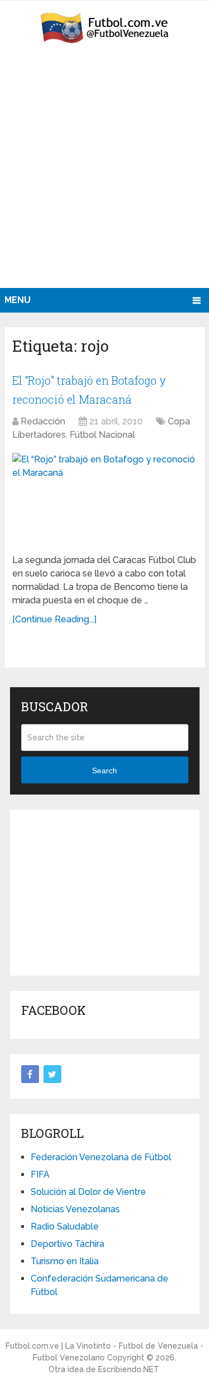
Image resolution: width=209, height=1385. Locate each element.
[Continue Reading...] (54, 619)
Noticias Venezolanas (75, 1209)
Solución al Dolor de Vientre (88, 1192)
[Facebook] (30, 1074)
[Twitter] (52, 1074)
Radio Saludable (65, 1226)
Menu (17, 300)
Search (104, 770)
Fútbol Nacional (102, 434)
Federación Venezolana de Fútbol (101, 1157)
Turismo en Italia (65, 1261)
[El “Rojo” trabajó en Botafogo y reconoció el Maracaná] (104, 499)
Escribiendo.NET (128, 1369)
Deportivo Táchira (67, 1244)
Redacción (43, 421)
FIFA (40, 1174)
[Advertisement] (104, 177)
